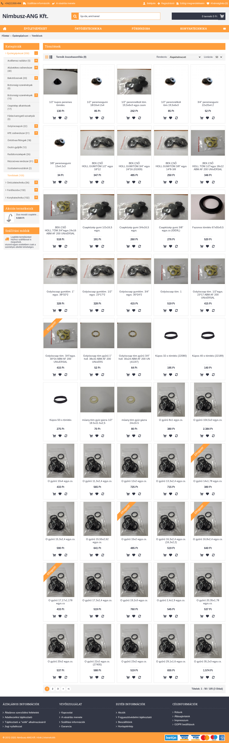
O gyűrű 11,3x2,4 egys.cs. (97, 481)
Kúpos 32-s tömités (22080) (171, 355)
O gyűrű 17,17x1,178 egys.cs (60, 602)
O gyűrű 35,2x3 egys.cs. (208, 661)
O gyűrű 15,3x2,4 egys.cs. (60, 539)
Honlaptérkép (125, 726)
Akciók (121, 712)
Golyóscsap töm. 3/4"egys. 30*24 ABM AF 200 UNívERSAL (60, 358)
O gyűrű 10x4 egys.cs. (60, 481)
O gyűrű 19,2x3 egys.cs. (134, 600)
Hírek (39, 737)
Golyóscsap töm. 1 (171, 291)
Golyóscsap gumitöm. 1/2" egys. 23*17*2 (97, 293)
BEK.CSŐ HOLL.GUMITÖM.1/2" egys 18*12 (97, 166)
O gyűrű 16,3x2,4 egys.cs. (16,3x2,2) (171, 541)
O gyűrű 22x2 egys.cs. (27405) (97, 663)
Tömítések (37, 36)
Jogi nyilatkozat (13, 726)
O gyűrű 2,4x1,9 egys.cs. (171, 600)
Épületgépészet (20, 36)
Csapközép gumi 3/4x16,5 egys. (134, 229)
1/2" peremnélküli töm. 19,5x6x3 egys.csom (134, 104)
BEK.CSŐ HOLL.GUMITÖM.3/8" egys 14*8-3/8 (171, 166)
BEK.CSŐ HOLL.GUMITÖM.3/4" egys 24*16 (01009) (134, 166)
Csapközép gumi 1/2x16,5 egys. (97, 229)
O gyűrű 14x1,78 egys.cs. (207, 481)
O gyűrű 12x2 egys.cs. (134, 481)
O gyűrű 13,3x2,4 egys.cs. (171, 481)
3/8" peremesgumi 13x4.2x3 (60, 165)
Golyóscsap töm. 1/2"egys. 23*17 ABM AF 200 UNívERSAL (208, 294)
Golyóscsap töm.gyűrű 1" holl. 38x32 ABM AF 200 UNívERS (97, 358)
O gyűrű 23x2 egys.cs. (134, 661)
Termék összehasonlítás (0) (71, 57)
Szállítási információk (73, 722)
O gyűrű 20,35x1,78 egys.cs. (208, 602)
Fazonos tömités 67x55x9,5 (208, 227)
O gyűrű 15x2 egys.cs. (134, 539)
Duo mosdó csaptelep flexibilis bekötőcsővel (27, 214)
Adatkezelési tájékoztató (18, 717)
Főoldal (5, 36)
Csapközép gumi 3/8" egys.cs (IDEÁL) (171, 229)
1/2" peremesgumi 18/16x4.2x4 (97, 104)
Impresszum (181, 720)
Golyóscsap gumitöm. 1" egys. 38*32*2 (60, 293)
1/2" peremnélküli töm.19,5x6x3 (171, 104)
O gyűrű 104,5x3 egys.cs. (207, 419)
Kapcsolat (66, 712)
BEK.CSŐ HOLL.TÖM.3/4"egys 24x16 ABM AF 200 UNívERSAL (60, 230)
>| (68, 688)
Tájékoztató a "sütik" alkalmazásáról (25, 722)
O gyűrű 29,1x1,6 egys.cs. (171, 661)
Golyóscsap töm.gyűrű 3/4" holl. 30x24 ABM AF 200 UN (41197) (134, 358)
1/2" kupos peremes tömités (60, 104)
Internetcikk (49, 737)
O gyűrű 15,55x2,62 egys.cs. (97, 541)
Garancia (66, 726)
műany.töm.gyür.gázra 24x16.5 (134, 421)
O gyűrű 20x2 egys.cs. (60, 661)
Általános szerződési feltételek (22, 712)
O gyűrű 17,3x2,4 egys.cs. (97, 600)
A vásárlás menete (71, 717)
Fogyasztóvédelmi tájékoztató (135, 717)
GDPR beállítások (184, 724)
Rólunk (178, 712)
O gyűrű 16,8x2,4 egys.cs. (208, 539)
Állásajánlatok (182, 716)
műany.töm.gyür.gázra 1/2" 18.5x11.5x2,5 (97, 421)
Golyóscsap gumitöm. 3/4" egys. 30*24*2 (134, 293)
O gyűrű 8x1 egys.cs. (171, 419)
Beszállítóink (125, 722)
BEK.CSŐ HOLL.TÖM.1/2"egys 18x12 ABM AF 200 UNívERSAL (208, 166)
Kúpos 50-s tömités (60, 419)
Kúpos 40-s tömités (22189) (208, 355)
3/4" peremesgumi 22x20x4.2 (208, 104)
